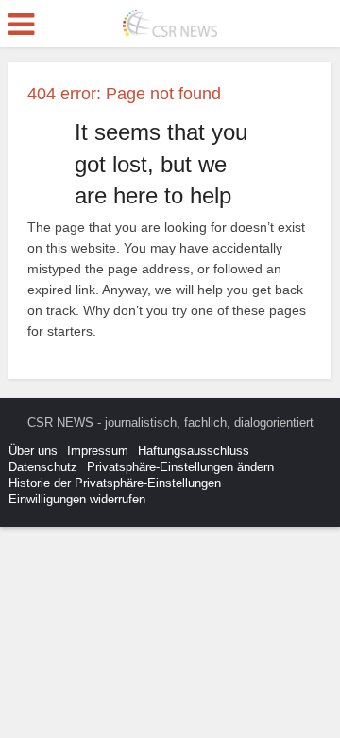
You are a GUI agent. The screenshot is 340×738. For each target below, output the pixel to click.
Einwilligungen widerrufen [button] (76, 499)
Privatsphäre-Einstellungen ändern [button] (180, 467)
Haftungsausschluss (193, 451)
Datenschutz (42, 467)
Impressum (97, 451)
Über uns (33, 451)
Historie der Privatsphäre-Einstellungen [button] (114, 483)
